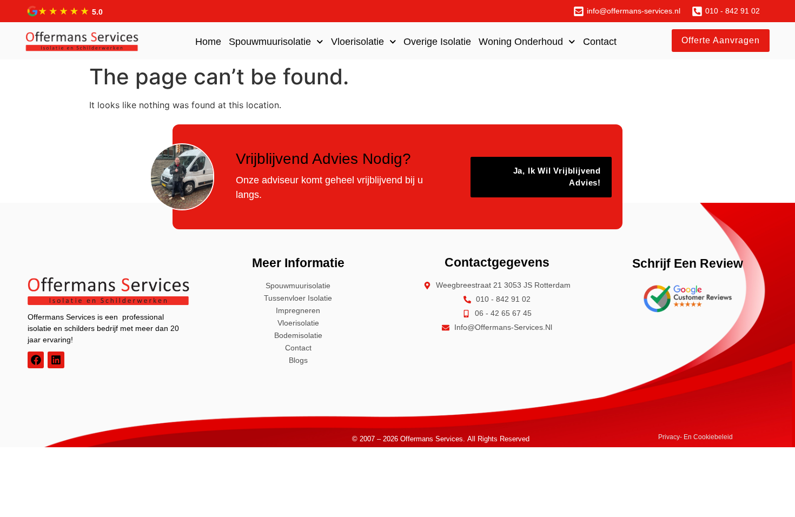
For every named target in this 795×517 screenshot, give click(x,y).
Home (208, 41)
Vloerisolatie (357, 41)
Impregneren (298, 310)
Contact (600, 41)
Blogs (298, 360)
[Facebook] (36, 360)
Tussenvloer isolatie (298, 298)
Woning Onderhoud (521, 41)
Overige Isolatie (437, 41)
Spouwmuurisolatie (270, 41)
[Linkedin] (56, 360)
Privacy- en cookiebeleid (695, 437)
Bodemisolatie (298, 335)
